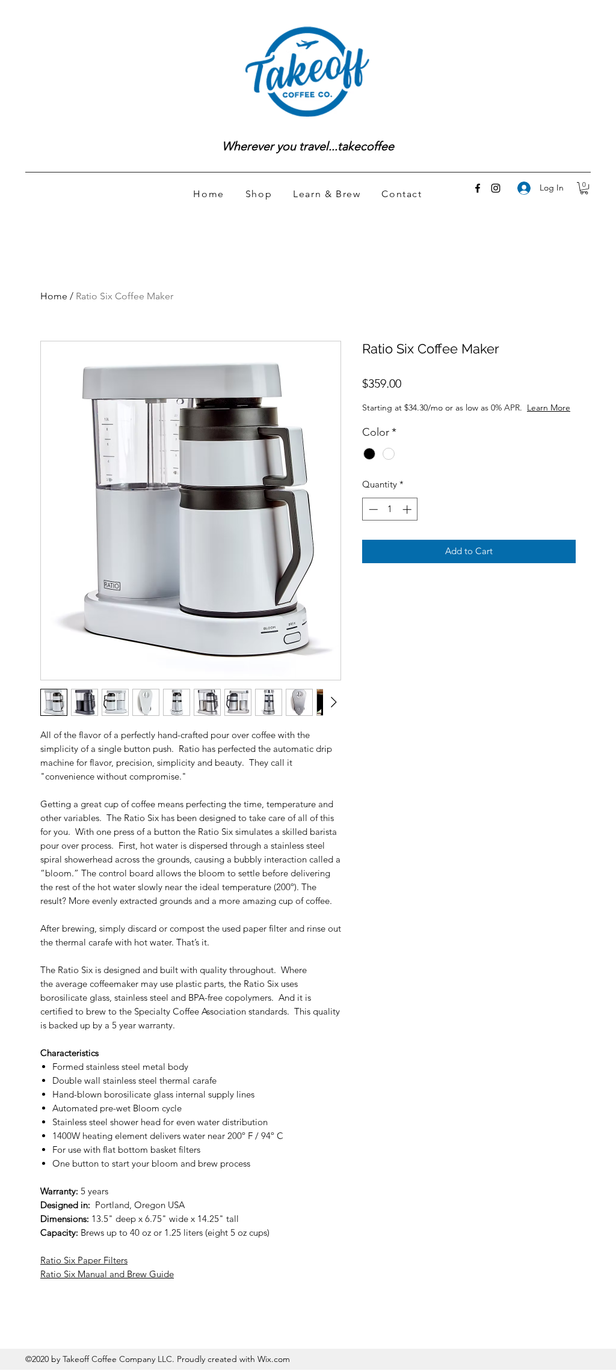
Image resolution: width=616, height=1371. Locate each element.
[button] (584, 188)
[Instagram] (496, 188)
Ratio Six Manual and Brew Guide (107, 1274)
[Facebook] (478, 188)
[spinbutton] (390, 509)
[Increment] (408, 509)
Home (53, 296)
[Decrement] (372, 509)
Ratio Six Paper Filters (84, 1260)
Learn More (548, 407)
